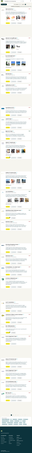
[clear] (21, 1)
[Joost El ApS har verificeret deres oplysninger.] (12, 118)
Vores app (18, 445)
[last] (25, 415)
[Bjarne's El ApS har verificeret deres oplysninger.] (13, 131)
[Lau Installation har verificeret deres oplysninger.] (13, 191)
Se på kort (23, 4)
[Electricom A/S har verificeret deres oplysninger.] (13, 255)
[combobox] (13, 1)
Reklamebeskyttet (8, 67)
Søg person (18, 442)
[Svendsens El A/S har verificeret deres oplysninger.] (14, 107)
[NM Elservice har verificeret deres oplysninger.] (12, 73)
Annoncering (2, 440)
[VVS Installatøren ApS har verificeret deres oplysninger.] (16, 381)
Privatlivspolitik (11, 437)
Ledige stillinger (3, 438)
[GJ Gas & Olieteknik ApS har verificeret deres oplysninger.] (17, 278)
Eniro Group (2, 437)
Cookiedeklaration (11, 438)
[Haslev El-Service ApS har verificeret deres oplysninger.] (16, 172)
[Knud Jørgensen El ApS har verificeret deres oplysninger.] (17, 336)
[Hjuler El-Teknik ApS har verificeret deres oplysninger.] (15, 142)
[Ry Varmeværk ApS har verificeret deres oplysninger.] (15, 55)
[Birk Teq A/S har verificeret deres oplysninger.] (12, 392)
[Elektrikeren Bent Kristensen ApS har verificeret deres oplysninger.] (21, 210)
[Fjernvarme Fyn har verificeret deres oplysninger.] (13, 8)
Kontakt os (2, 443)
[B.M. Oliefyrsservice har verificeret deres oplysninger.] (15, 325)
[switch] (19, 4)
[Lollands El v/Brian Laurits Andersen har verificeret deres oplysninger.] (23, 314)
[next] (22, 415)
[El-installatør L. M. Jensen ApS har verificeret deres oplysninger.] (20, 266)
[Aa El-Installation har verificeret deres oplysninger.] (14, 302)
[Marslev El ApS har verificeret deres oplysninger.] (13, 221)
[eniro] (2, 1)
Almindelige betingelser (12, 440)
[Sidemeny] (30, 0)
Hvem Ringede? (19, 443)
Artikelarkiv (10, 443)
